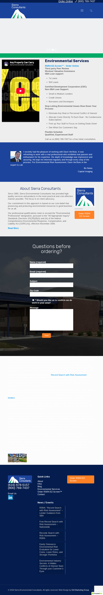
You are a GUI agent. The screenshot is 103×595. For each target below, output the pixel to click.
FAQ (40, 483)
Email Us (12, 493)
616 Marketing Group (80, 590)
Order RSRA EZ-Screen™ (50, 491)
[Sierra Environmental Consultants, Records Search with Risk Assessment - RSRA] (18, 10)
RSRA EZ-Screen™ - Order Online (62, 66)
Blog (40, 486)
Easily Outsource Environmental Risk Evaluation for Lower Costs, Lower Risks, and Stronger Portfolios (51, 549)
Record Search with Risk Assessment (68, 375)
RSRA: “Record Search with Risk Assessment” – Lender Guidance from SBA (51, 511)
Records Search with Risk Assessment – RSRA (49, 535)
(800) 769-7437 (62, 139)
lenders (11, 397)
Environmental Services (67, 61)
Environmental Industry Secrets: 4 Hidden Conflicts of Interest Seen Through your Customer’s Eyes (51, 565)
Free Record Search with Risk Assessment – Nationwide (51, 524)
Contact (41, 494)
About (40, 481)
